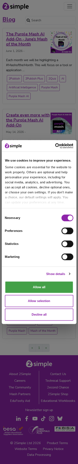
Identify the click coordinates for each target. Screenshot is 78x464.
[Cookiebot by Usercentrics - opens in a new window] (55, 146)
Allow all (39, 287)
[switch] (67, 231)
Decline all (39, 314)
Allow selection (39, 301)
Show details (55, 274)
